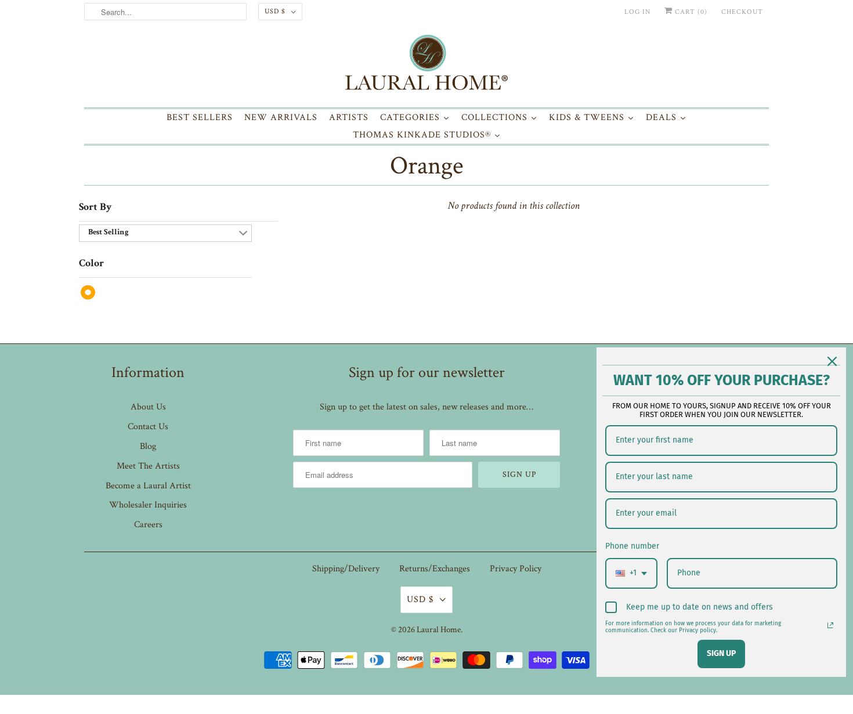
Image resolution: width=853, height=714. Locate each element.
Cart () (690, 12)
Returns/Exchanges (434, 569)
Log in (637, 12)
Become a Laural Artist (148, 486)
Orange (426, 165)
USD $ (275, 11)
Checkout (742, 12)
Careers (148, 525)
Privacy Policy (515, 569)
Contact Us (148, 427)
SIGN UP (721, 653)
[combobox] (631, 573)
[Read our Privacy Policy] (830, 625)
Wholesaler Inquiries (148, 505)
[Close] (832, 361)
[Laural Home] (426, 65)
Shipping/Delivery (345, 569)
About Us (148, 407)
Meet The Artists (148, 466)
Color (91, 264)
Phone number (632, 546)
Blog (148, 446)
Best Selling (108, 233)
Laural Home (439, 629)
